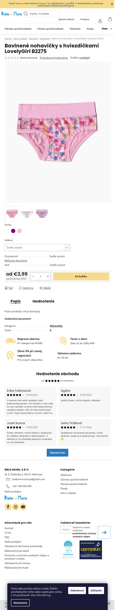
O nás (8, 532)
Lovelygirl (84, 57)
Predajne (84, 19)
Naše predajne (13, 491)
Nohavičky (56, 326)
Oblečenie (66, 475)
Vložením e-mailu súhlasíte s (84, 532)
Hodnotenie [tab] (43, 301)
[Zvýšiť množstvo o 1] (48, 276)
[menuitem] (18, 29)
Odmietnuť (77, 590)
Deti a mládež (68, 493)
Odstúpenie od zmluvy (17, 563)
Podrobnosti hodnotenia (54, 57)
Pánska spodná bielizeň (73, 484)
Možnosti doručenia (16, 260)
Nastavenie (20, 602)
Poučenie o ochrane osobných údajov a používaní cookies (27, 557)
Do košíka (81, 276)
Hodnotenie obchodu (57, 374)
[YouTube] (23, 506)
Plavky (64, 488)
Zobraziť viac (57, 452)
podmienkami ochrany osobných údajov (84, 535)
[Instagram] (15, 506)
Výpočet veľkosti (66, 19)
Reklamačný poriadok (17, 550)
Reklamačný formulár (17, 567)
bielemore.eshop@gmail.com (28, 479)
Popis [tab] (16, 301)
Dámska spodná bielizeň (74, 479)
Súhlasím (96, 590)
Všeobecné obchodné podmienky (23, 546)
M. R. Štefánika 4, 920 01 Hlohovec (24, 474)
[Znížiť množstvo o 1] (33, 276)
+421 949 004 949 (21, 486)
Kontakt (9, 528)
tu (49, 595)
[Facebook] (8, 506)
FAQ (7, 537)
